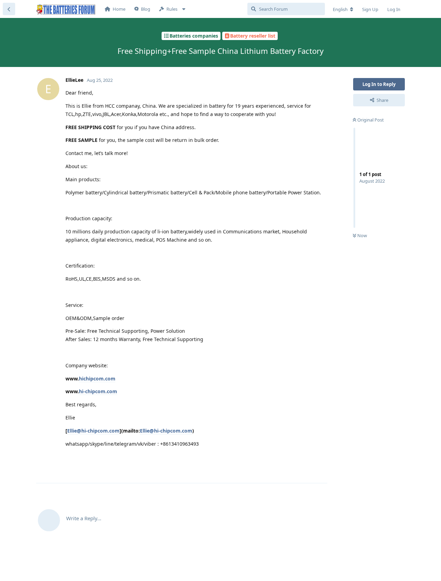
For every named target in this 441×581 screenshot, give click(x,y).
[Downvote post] (302, 470)
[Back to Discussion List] (9, 9)
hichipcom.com (97, 378)
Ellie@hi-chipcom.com (93, 430)
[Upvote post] (287, 470)
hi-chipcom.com (98, 391)
